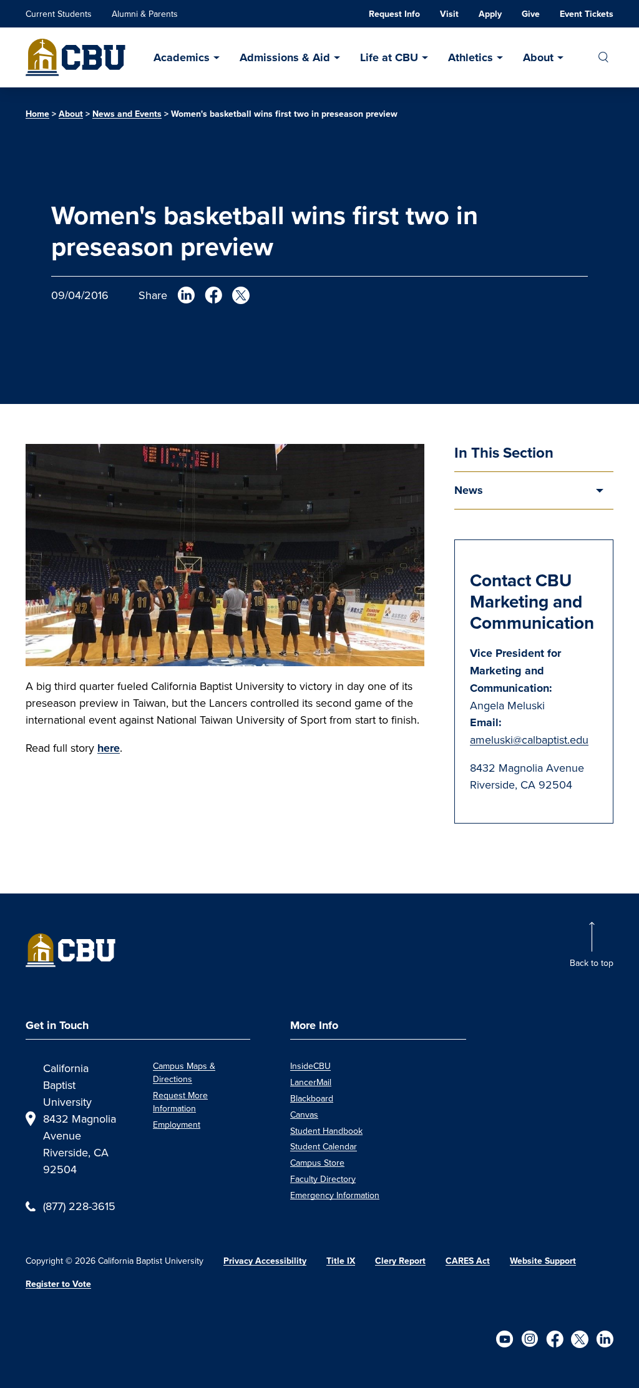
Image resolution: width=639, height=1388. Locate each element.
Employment (176, 1124)
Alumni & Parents (145, 13)
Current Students (59, 13)
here (108, 748)
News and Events (127, 114)
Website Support (543, 1260)
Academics (182, 57)
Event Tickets (586, 14)
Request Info (394, 14)
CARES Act (468, 1260)
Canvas (304, 1114)
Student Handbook (326, 1131)
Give (531, 14)
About (538, 57)
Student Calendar (323, 1146)
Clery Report (400, 1260)
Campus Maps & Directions (184, 1072)
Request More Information (180, 1102)
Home (37, 114)
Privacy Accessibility (264, 1260)
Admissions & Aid (285, 57)
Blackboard (311, 1098)
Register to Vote (58, 1284)
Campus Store (317, 1162)
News (468, 490)
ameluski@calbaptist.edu (529, 739)
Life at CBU (389, 57)
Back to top (591, 963)
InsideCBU (310, 1066)
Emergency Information (334, 1195)
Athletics (470, 57)
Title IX (340, 1260)
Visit (449, 14)
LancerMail (310, 1082)
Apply (490, 14)
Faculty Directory (323, 1179)
